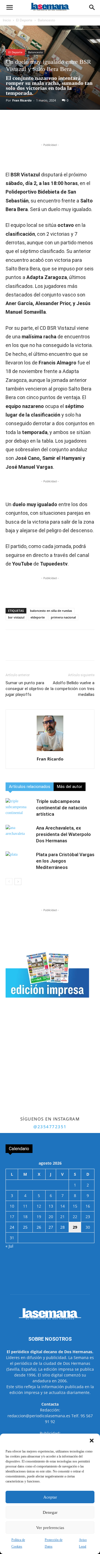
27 (51, 1227)
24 (12, 1227)
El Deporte (24, 20)
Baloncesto (46, 20)
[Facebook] (28, 129)
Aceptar (50, 1497)
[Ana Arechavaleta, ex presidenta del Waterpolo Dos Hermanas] (19, 834)
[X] (41, 129)
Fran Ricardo (22, 100)
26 (39, 1227)
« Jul (9, 1246)
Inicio (7, 20)
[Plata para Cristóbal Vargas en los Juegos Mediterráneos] (19, 861)
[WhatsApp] (54, 129)
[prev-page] (9, 881)
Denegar (50, 1512)
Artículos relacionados (29, 786)
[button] (91, 1440)
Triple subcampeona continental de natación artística (61, 807)
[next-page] (17, 881)
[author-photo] (50, 751)
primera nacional (63, 617)
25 (25, 1227)
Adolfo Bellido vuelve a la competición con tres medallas (72, 688)
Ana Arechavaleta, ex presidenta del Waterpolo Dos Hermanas (63, 834)
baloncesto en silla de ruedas (51, 611)
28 (62, 1227)
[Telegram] (66, 129)
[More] (80, 129)
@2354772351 (50, 1126)
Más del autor (69, 786)
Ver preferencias (50, 1527)
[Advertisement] (50, 1062)
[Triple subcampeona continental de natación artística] (19, 807)
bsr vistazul (16, 617)
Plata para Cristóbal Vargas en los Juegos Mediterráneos (65, 861)
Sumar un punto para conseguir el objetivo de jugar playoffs (27, 688)
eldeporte (38, 617)
